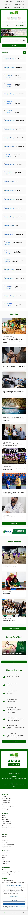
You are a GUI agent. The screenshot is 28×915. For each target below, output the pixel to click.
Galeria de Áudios (6, 820)
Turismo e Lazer (6, 801)
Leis (3, 857)
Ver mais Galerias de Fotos (14, 626)
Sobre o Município (6, 797)
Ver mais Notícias (14, 521)
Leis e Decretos (6, 859)
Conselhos (4, 834)
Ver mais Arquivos (14, 740)
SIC (8, 25)
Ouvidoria (8, 22)
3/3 (23, 320)
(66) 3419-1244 (16, 772)
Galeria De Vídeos (6, 822)
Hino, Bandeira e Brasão (8, 805)
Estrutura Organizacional (8, 843)
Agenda (4, 815)
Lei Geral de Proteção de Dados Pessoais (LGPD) (11, 908)
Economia (4, 803)
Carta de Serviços (20, 22)
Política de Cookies (19, 906)
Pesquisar (14, 45)
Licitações (4, 862)
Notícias (4, 813)
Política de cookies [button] (15, 762)
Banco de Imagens (6, 824)
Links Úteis (4, 828)
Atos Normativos (6, 851)
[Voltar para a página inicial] (14, 753)
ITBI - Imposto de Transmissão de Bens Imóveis (13, 880)
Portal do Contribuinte (7, 878)
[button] (6, 7)
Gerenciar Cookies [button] (14, 904)
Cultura (4, 855)
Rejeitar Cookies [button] (14, 896)
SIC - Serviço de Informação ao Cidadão (12, 870)
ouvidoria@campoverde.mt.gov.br (14, 770)
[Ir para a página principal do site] (14, 13)
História (4, 794)
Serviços (5, 52)
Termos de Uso (11, 907)
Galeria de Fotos (6, 818)
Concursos (4, 853)
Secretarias (4, 841)
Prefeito (4, 836)
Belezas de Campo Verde (8, 826)
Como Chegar (5, 807)
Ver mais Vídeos (14, 660)
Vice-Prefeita (5, 839)
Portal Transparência (20, 25)
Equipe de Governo (6, 845)
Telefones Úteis (6, 799)
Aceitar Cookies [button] (14, 900)
